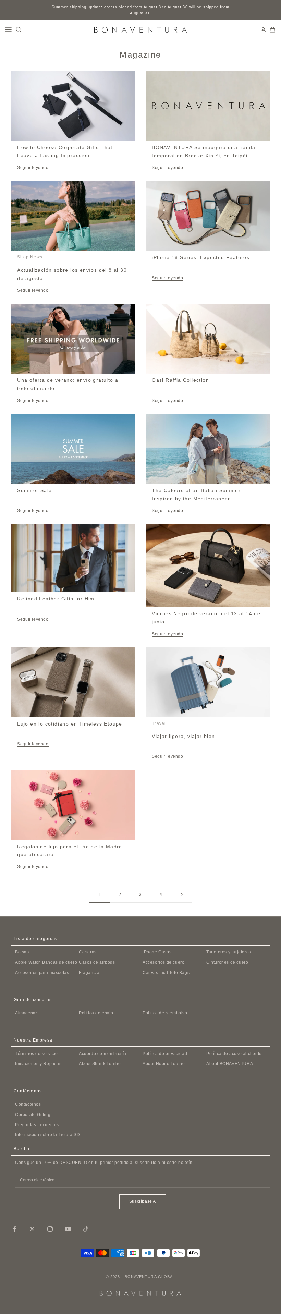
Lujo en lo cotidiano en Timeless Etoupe (69, 724)
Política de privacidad (165, 1053)
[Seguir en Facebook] (14, 1229)
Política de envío (96, 1013)
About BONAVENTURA (229, 1063)
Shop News (29, 257)
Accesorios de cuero (163, 962)
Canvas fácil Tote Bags (166, 972)
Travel (159, 723)
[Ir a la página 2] (181, 894)
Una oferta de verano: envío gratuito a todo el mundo (67, 384)
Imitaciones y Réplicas (38, 1063)
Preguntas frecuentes (37, 1124)
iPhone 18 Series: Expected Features (200, 257)
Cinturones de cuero (227, 962)
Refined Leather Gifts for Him (56, 598)
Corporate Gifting (32, 1114)
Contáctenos (28, 1104)
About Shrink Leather (100, 1063)
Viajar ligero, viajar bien (183, 736)
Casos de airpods (97, 962)
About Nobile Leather (164, 1063)
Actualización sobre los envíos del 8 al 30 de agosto (72, 274)
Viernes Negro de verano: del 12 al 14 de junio (206, 617)
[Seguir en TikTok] (85, 1229)
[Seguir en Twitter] (32, 1229)
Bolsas (22, 952)
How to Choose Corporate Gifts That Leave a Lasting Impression (65, 151)
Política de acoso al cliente (234, 1053)
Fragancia (89, 972)
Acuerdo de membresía (102, 1053)
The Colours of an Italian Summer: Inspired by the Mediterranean (197, 494)
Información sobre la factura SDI (48, 1134)
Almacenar (26, 1013)
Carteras (88, 952)
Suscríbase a (142, 1201)
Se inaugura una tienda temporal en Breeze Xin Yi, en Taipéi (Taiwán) (204, 152)
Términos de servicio (36, 1053)
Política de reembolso (165, 1013)
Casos (157, 952)
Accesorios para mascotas (42, 972)
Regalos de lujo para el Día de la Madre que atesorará (69, 850)
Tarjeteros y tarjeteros (228, 952)
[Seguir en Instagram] (50, 1229)
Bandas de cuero (46, 962)
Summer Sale (34, 490)
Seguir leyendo (32, 167)
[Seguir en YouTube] (67, 1229)
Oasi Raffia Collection (180, 380)
